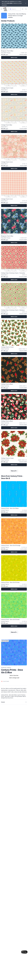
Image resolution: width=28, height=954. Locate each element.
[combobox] (15, 9)
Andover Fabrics (6, 667)
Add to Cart (14, 57)
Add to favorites (14, 675)
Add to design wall (14, 678)
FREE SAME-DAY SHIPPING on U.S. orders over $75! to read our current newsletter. (12, 3)
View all (14, 471)
